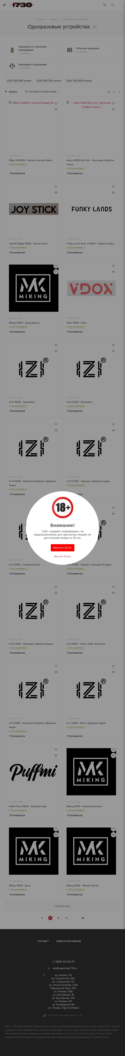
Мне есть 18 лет (62, 547)
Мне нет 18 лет (62, 556)
